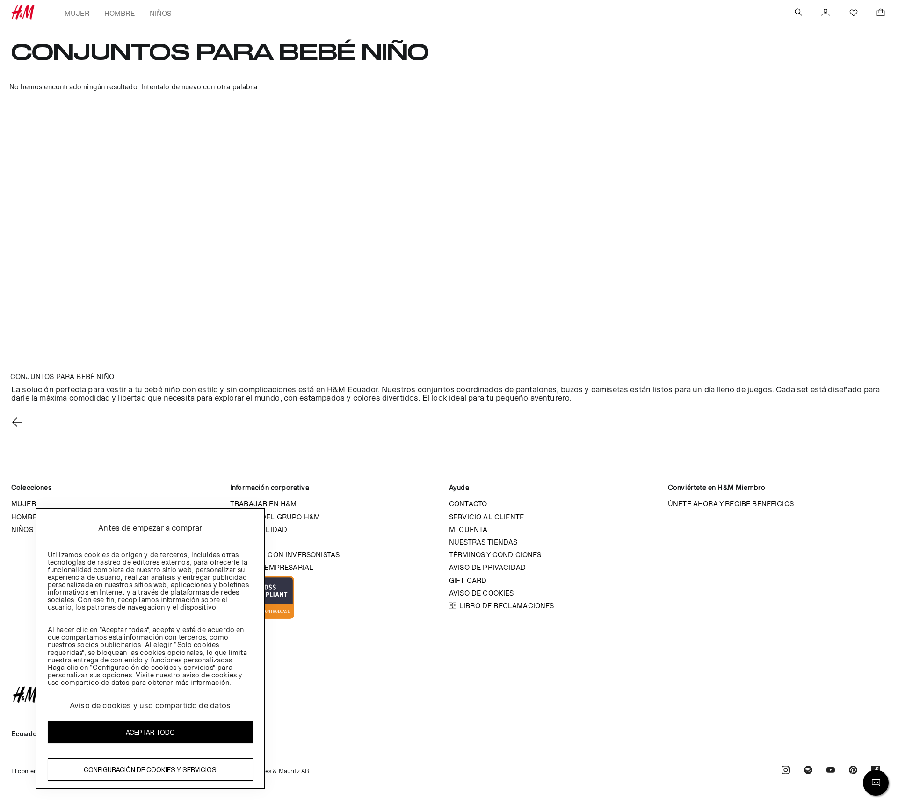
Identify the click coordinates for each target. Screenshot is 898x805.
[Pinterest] (853, 771)
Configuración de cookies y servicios (150, 770)
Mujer (77, 13)
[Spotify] (808, 771)
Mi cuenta (468, 529)
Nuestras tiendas (483, 542)
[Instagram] (785, 771)
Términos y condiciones (495, 555)
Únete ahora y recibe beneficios (731, 504)
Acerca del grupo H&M (275, 517)
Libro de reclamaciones (506, 606)
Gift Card (467, 580)
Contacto (468, 504)
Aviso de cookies (481, 593)
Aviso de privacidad (487, 567)
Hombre (119, 13)
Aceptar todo (150, 732)
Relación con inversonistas (285, 555)
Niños (161, 13)
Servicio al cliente (486, 517)
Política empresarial (271, 567)
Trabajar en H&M (263, 504)
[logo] (449, 695)
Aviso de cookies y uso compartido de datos (150, 705)
